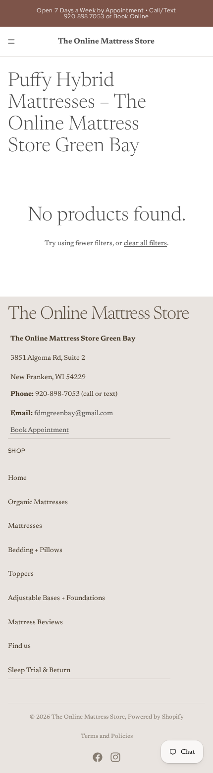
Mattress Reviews (35, 622)
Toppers (21, 574)
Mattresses (25, 526)
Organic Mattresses (38, 502)
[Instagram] (115, 757)
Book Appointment (39, 430)
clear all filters (145, 243)
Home (17, 478)
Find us (19, 646)
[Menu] (11, 41)
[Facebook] (98, 757)
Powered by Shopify (156, 717)
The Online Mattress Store (88, 717)
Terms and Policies (107, 736)
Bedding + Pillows (35, 550)
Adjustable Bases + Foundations (56, 598)
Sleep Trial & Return (39, 670)
